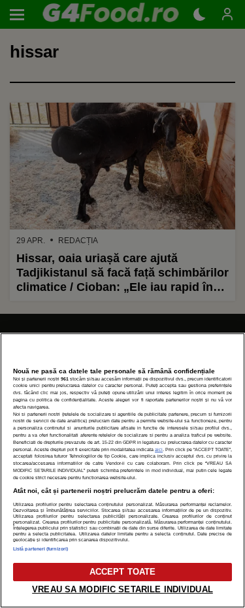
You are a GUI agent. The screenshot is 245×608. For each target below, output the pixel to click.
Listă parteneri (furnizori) (40, 549)
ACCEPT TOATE (123, 572)
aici (159, 449)
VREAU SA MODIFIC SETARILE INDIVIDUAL (122, 589)
